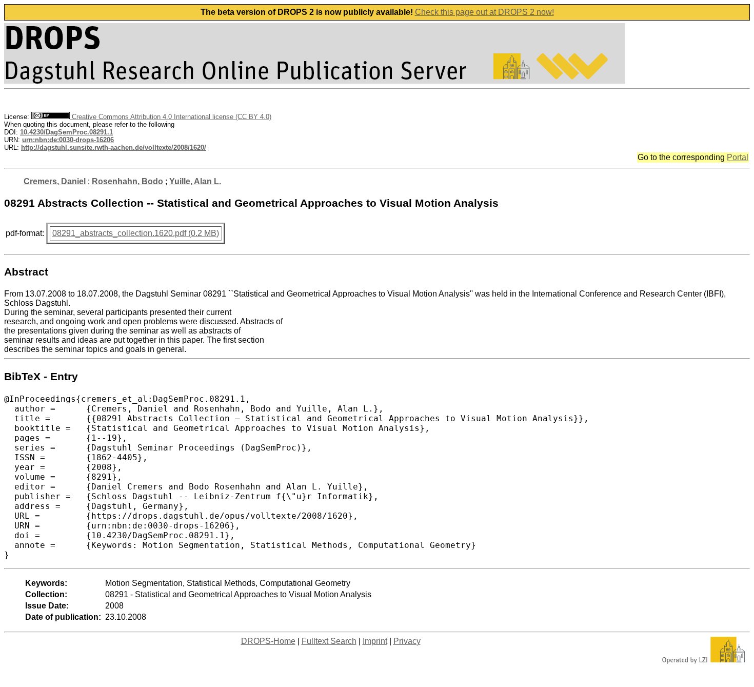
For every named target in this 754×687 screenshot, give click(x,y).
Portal (737, 157)
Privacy (407, 641)
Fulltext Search (329, 641)
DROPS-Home (268, 641)
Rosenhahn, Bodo (127, 181)
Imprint (375, 641)
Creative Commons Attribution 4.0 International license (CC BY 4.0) (170, 117)
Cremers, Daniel (55, 181)
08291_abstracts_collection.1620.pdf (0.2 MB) (135, 233)
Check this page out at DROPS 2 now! (484, 12)
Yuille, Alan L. (195, 181)
